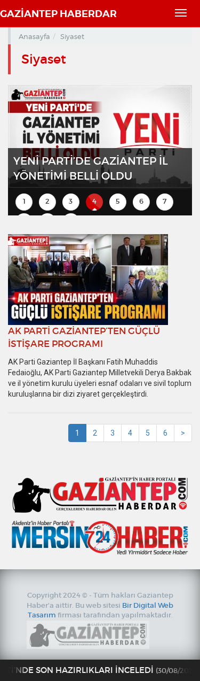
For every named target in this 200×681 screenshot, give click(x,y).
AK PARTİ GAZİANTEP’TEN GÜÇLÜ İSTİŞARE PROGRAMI (84, 338)
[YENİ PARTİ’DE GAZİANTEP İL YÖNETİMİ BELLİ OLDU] (100, 136)
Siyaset (72, 36)
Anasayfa (34, 36)
